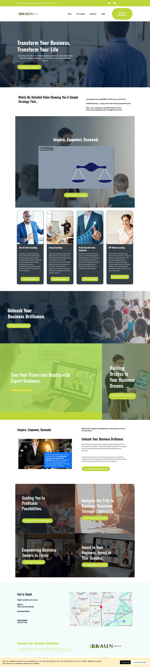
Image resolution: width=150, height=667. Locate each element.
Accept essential (139, 662)
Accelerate (93, 14)
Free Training (80, 14)
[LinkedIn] (114, 3)
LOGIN (54, 3)
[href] (101, 609)
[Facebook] (109, 3)
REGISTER (47, 3)
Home (69, 14)
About (103, 14)
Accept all (125, 662)
